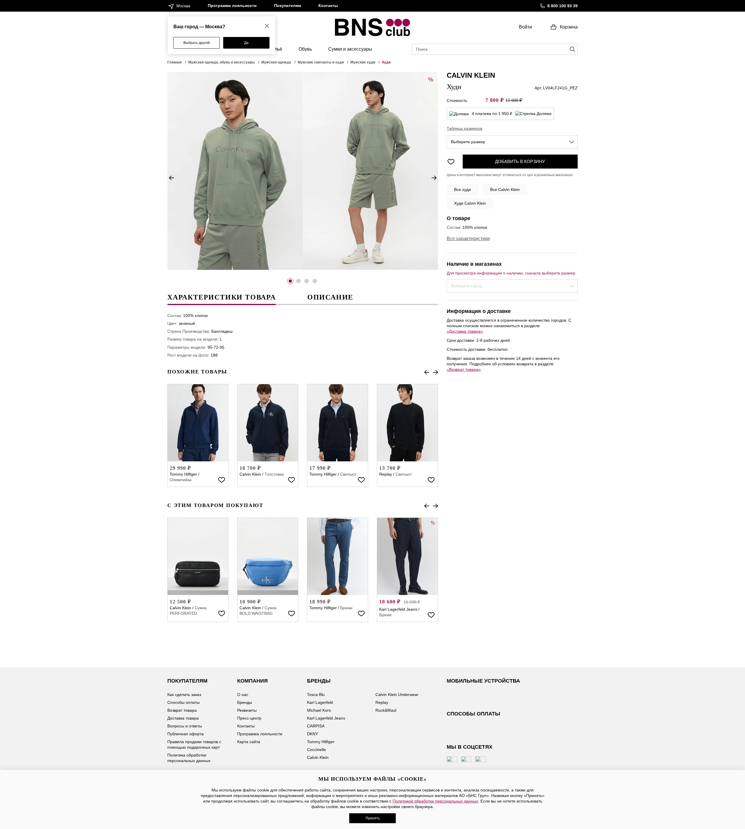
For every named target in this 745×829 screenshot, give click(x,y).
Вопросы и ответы (184, 726)
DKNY (312, 733)
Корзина (569, 26)
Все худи (462, 189)
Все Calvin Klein (505, 189)
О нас (242, 694)
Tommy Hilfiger (183, 474)
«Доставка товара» (465, 331)
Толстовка (274, 474)
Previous (171, 178)
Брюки (346, 607)
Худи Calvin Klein (470, 203)
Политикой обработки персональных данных (435, 801)
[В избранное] (221, 480)
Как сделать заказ (184, 694)
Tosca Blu (316, 694)
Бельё (275, 49)
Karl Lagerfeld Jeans (398, 609)
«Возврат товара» (464, 369)
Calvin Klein (250, 474)
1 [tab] (290, 281)
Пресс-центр (249, 718)
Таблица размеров (464, 128)
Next (434, 178)
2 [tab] (298, 281)
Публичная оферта (185, 733)
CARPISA (315, 726)
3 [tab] (307, 281)
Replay (385, 474)
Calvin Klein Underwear (396, 694)
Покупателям (287, 5)
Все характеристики (468, 238)
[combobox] (512, 142)
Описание (330, 297)
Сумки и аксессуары (350, 49)
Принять (373, 818)
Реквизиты (247, 710)
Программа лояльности (232, 5)
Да (246, 43)
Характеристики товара (221, 297)
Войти (525, 26)
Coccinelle (316, 749)
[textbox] (512, 142)
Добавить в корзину (520, 161)
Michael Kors (319, 710)
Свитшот (348, 474)
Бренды (244, 702)
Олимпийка (180, 479)
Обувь (305, 49)
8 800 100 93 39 (562, 5)
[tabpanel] (235, 171)
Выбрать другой (196, 43)
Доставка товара (183, 718)
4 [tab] (315, 281)
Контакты (328, 5)
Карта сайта (248, 741)
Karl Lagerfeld (320, 702)
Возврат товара (182, 710)
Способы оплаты (183, 702)
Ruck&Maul (385, 710)
